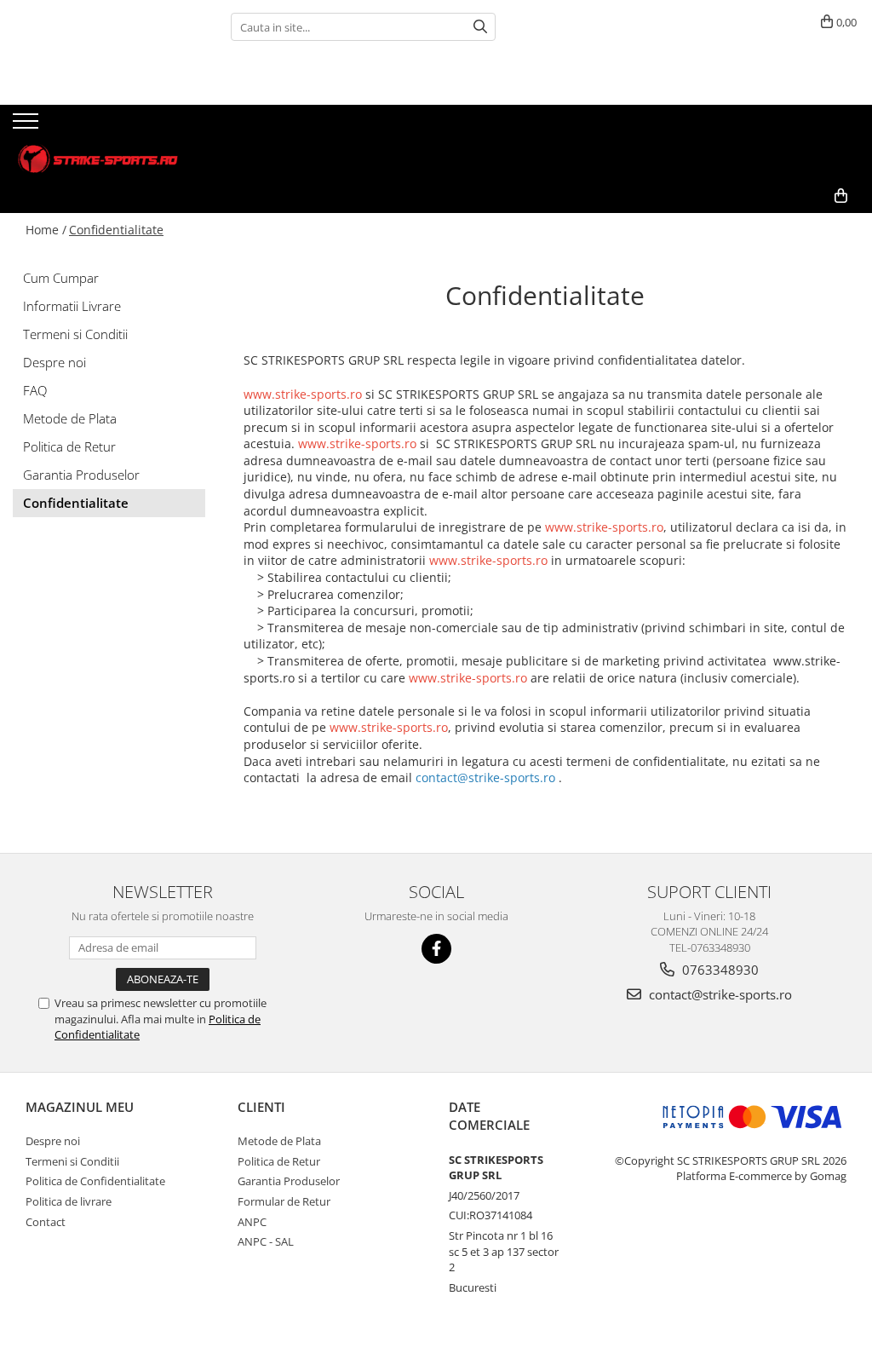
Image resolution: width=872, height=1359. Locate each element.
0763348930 (719, 969)
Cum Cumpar (61, 277)
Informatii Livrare (72, 305)
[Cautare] (480, 27)
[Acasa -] (98, 142)
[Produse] (28, 126)
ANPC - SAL (266, 1241)
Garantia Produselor (81, 474)
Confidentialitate (116, 230)
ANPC (252, 1221)
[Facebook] (436, 949)
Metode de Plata (70, 418)
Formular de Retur (284, 1201)
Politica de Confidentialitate (95, 1181)
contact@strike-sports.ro (718, 994)
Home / (46, 230)
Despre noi (54, 362)
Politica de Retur (69, 446)
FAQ (35, 390)
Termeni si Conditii (75, 334)
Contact (46, 1221)
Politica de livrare (69, 1201)
